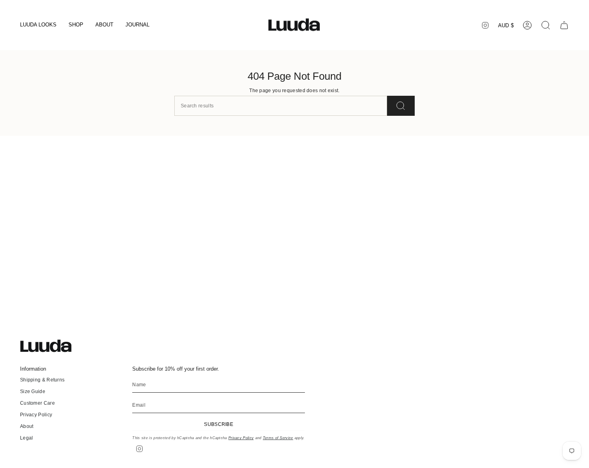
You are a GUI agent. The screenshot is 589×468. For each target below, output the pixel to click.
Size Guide (32, 391)
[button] (38, 25)
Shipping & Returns (42, 380)
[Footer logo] (50, 346)
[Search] (401, 106)
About (27, 426)
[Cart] (564, 25)
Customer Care (37, 403)
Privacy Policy (36, 415)
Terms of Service (278, 438)
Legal (26, 438)
